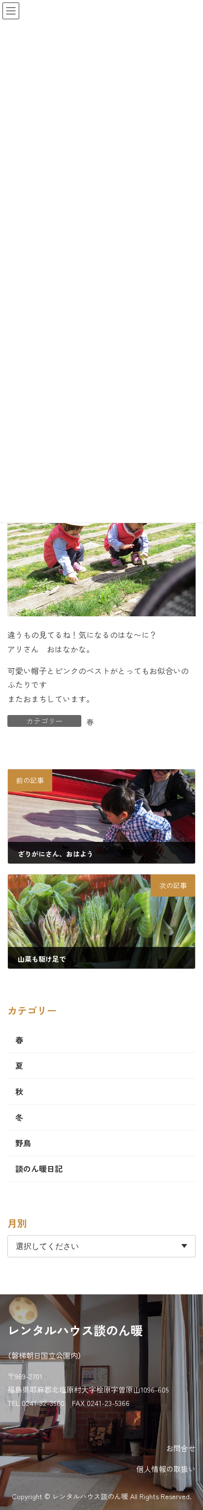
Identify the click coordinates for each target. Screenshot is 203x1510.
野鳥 (23, 1143)
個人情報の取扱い (166, 1469)
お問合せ (181, 1448)
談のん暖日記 (39, 1168)
